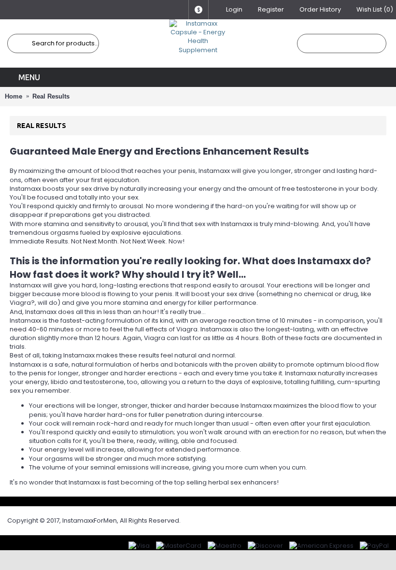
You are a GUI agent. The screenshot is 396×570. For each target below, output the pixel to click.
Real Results (51, 96)
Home (13, 96)
